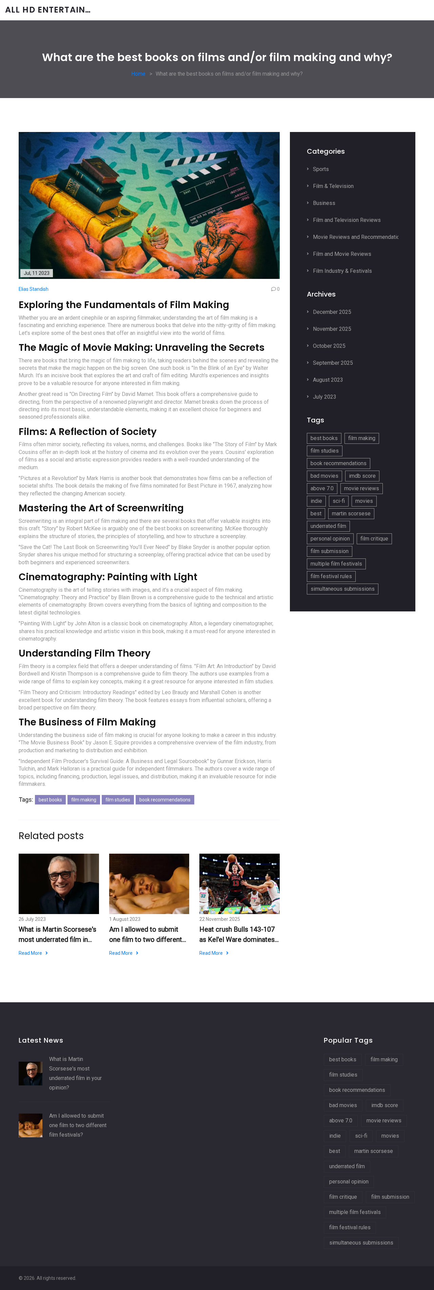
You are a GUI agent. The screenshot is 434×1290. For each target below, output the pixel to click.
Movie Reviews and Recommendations (359, 237)
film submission (330, 551)
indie (316, 501)
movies (364, 501)
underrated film (328, 526)
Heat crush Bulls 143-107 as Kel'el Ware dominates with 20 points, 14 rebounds (237, 935)
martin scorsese (351, 513)
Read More (30, 953)
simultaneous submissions (343, 589)
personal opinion (330, 538)
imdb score (362, 476)
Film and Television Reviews (346, 220)
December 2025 (331, 312)
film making (83, 799)
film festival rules (331, 576)
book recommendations (165, 799)
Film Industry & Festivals (342, 271)
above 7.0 (322, 488)
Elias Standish (33, 289)
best (316, 513)
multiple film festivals (336, 564)
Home (138, 74)
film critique (374, 538)
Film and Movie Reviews (341, 254)
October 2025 (329, 346)
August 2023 (327, 380)
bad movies (324, 476)
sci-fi (339, 501)
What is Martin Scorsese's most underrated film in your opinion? (57, 935)
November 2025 (331, 329)
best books (50, 799)
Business (323, 203)
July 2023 (324, 397)
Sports (320, 169)
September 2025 (332, 363)
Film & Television (333, 186)
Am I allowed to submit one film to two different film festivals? (145, 935)
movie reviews (361, 488)
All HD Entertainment (56, 10)
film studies (117, 799)
